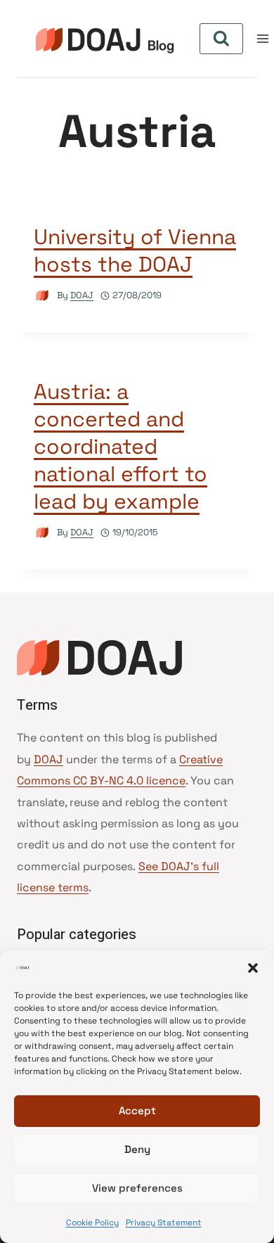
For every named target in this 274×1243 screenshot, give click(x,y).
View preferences (137, 1187)
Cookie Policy (92, 1222)
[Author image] (42, 296)
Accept (137, 1110)
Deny (137, 1149)
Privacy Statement (164, 1222)
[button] (253, 968)
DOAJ (81, 295)
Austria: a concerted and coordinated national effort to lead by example (120, 446)
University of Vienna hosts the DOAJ (135, 250)
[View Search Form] (221, 38)
